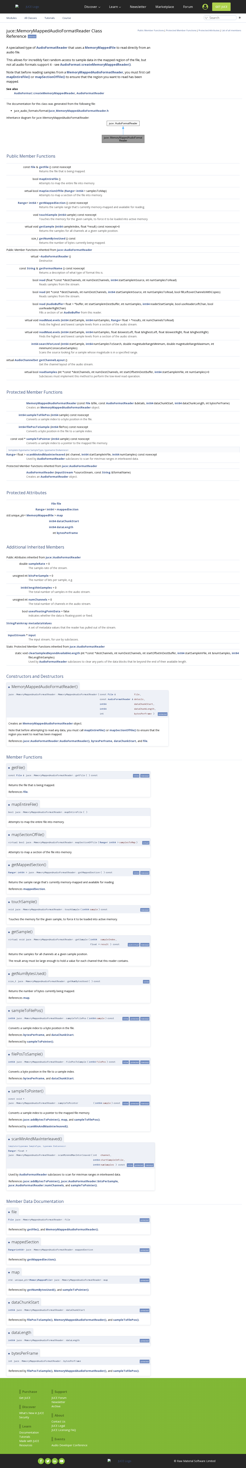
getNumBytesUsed (52, 238)
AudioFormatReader (51, 47)
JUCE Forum (59, 1398)
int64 (79, 191)
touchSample (48, 215)
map (60, 515)
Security (24, 1417)
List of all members (231, 30)
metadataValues (40, 623)
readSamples (48, 372)
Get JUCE (221, 6)
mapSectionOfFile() (50, 77)
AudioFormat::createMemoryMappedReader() (95, 64)
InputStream (64, 472)
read (42, 280)
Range (69, 191)
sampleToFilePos (38, 415)
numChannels (37, 599)
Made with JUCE (29, 1441)
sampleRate (36, 564)
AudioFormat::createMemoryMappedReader (44, 93)
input (32, 635)
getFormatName (50, 268)
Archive (56, 1406)
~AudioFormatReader (53, 256)
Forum (188, 7)
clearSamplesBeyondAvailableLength (54, 653)
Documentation (29, 1432)
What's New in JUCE (31, 1413)
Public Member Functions (151, 30)
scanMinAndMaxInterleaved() (47, 1126)
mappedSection (67, 509)
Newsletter (138, 7)
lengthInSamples (40, 587)
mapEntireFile (48, 179)
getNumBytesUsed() (41, 1290)
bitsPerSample (38, 575)
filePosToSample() (39, 1320)
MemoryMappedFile (100, 47)
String (31, 268)
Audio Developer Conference (69, 1445)
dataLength (65, 527)
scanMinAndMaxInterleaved (45, 454)
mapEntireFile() (18, 77)
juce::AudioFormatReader (74, 250)
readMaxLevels (49, 320)
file (59, 503)
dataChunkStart (68, 521)
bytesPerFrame (67, 533)
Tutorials (24, 1437)
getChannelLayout (52, 360)
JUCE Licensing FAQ (64, 1430)
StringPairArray (17, 623)
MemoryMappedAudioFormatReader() (72, 1229)
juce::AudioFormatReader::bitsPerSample (89, 1181)
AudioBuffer (55, 304)
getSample (46, 226)
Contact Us (58, 1421)
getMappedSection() (41, 1259)
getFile (44, 167)
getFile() (33, 1229)
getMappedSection (52, 203)
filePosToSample (38, 427)
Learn (113, 7)
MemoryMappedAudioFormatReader (95, 72)
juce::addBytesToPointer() (41, 1119)
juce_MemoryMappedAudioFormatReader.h (79, 111)
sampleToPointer (38, 439)
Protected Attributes (209, 30)
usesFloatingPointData (44, 611)
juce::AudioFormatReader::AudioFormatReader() (56, 741)
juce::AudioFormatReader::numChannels (36, 1185)
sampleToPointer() (40, 1041)
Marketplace (164, 7)
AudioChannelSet (26, 360)
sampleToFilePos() (87, 1119)
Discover (90, 7)
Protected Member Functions (181, 30)
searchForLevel (49, 344)
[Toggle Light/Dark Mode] (239, 17)
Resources (25, 1445)
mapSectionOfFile (51, 191)
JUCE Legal (58, 1426)
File (33, 167)
